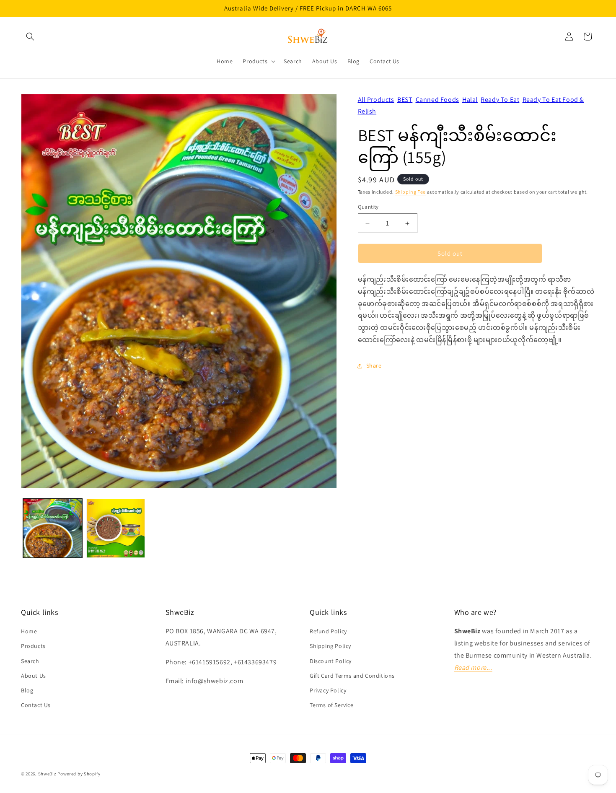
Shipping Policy (330, 646)
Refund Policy (328, 631)
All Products (376, 99)
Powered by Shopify (79, 774)
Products (33, 646)
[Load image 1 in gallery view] (52, 528)
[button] (30, 36)
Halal (470, 99)
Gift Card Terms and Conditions (352, 675)
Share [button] (374, 365)
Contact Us (36, 705)
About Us (33, 675)
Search (30, 661)
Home (29, 631)
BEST (404, 99)
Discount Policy (331, 661)
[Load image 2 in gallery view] (115, 528)
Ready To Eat (500, 99)
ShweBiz (47, 774)
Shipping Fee (410, 192)
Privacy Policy (328, 690)
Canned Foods (437, 99)
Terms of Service (332, 705)
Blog (27, 690)
